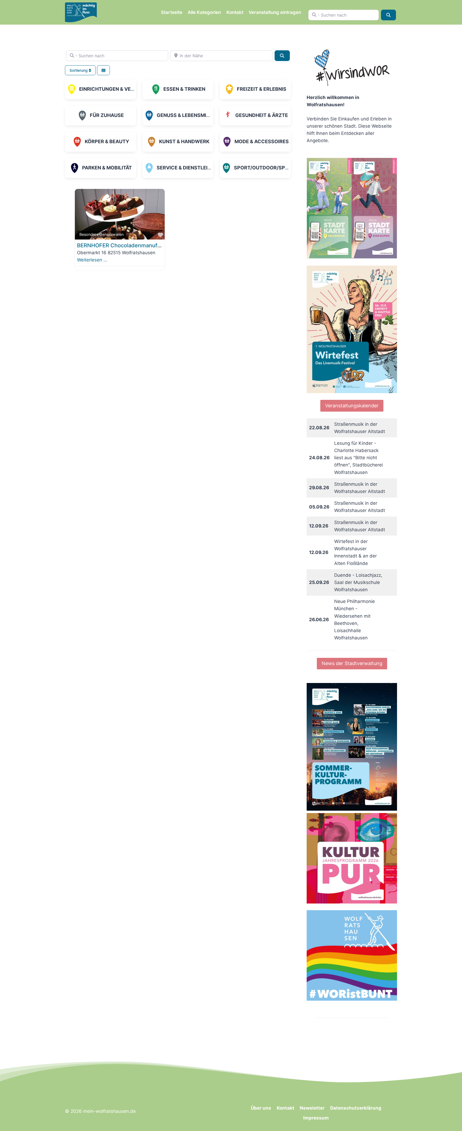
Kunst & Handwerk (184, 141)
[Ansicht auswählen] (103, 70)
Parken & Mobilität (107, 167)
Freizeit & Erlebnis (261, 89)
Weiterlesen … (92, 260)
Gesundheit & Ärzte (261, 115)
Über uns (261, 1108)
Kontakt (234, 12)
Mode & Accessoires (261, 141)
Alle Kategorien (204, 12)
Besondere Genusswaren (101, 234)
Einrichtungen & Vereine (112, 89)
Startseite (171, 12)
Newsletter (312, 1108)
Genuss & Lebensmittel (187, 115)
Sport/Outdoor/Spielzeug (269, 167)
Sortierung (79, 70)
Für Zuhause (107, 115)
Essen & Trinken (184, 89)
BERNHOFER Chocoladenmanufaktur (123, 245)
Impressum (316, 1118)
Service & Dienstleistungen (194, 167)
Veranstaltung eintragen (275, 12)
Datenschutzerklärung (355, 1108)
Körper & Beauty (107, 141)
